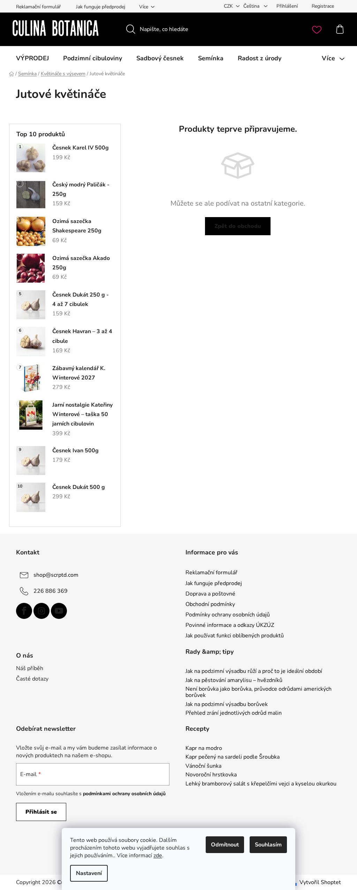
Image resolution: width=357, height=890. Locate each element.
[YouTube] (59, 611)
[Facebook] (24, 611)
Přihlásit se (41, 812)
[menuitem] (32, 58)
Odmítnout (225, 845)
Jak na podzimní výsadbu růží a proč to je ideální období (253, 671)
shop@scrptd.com (55, 575)
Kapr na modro (203, 748)
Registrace (323, 6)
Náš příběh (29, 668)
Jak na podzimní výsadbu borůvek (226, 704)
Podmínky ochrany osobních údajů (227, 615)
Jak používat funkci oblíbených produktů (234, 635)
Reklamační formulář (38, 6)
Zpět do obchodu (237, 226)
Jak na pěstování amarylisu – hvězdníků (233, 680)
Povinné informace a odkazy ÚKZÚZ (229, 625)
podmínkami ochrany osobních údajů (124, 793)
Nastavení (89, 873)
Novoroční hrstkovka (211, 775)
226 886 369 (50, 591)
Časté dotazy (32, 679)
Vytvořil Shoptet (320, 882)
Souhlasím (268, 845)
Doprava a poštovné (210, 594)
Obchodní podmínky (210, 604)
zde (157, 855)
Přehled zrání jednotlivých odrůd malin (233, 713)
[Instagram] (41, 611)
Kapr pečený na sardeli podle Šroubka (232, 757)
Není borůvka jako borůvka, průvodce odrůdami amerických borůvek (258, 692)
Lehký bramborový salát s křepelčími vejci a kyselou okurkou (260, 784)
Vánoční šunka (203, 766)
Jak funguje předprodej (100, 6)
